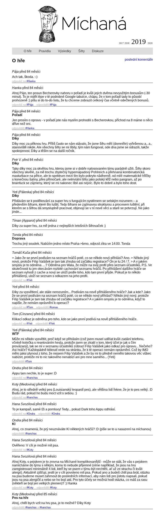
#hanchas (32, 377)
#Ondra (31, 413)
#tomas (54, 307)
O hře (28, 51)
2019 (138, 42)
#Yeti (29, 280)
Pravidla (45, 51)
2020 (150, 43)
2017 (121, 43)
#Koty (30, 449)
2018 (127, 43)
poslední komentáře (139, 59)
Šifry (81, 51)
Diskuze (98, 51)
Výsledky (64, 51)
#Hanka (31, 81)
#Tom (30, 307)
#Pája (30, 104)
